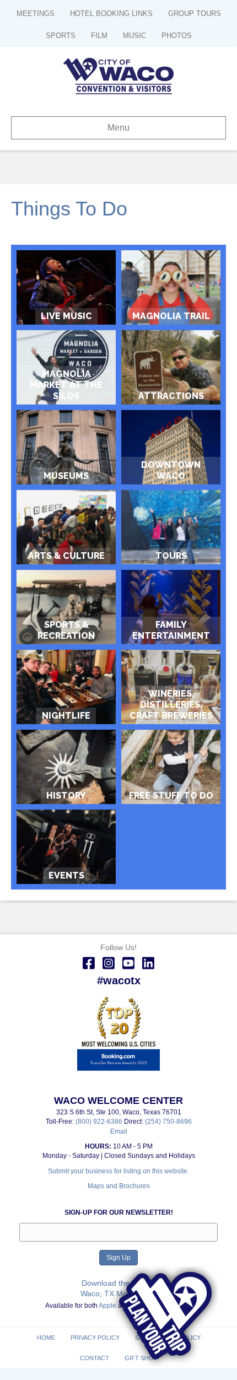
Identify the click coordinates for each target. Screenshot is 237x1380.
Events (66, 847)
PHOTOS (176, 35)
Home (46, 1337)
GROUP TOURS (194, 13)
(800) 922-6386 (100, 1121)
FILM (99, 35)
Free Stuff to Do (170, 767)
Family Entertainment (170, 607)
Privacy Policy (95, 1337)
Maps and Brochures (119, 1186)
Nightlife (66, 687)
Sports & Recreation (66, 607)
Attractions (170, 367)
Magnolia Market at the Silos (66, 385)
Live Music (66, 287)
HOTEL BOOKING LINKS (111, 13)
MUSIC (134, 35)
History (66, 767)
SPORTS (61, 35)
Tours (170, 527)
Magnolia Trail (170, 287)
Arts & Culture (66, 527)
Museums (66, 447)
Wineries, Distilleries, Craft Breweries (171, 704)
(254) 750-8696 (168, 1121)
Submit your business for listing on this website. (118, 1171)
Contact (94, 1358)
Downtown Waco (170, 447)
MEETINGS (36, 13)
